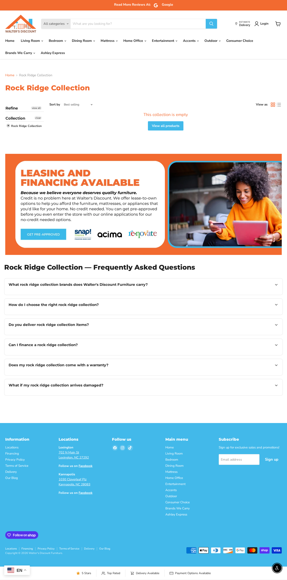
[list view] (279, 105)
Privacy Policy (15, 459)
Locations (11, 447)
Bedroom (56, 40)
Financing (12, 453)
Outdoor (211, 40)
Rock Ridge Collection (26, 126)
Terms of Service (16, 466)
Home (9, 40)
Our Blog (11, 478)
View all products (165, 126)
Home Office (133, 40)
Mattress (108, 40)
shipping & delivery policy (256, 334)
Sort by (54, 104)
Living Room (31, 40)
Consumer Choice (239, 40)
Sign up (271, 459)
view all (36, 108)
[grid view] (273, 105)
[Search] (211, 24)
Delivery (11, 472)
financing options (43, 354)
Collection (15, 118)
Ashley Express (53, 53)
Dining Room (82, 40)
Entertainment (163, 40)
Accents (189, 40)
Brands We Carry (19, 53)
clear (38, 118)
